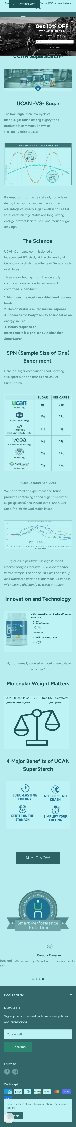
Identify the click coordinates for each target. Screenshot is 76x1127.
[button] (72, 20)
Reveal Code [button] (54, 47)
